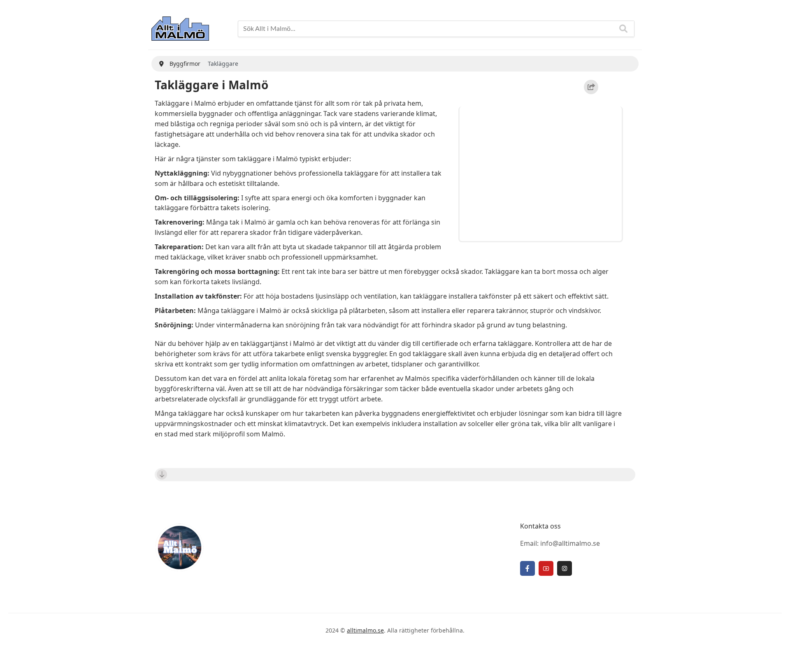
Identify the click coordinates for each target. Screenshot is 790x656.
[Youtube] (546, 568)
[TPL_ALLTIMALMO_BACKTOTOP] (775, 640)
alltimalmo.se (365, 630)
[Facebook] (527, 568)
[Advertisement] (542, 172)
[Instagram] (564, 568)
